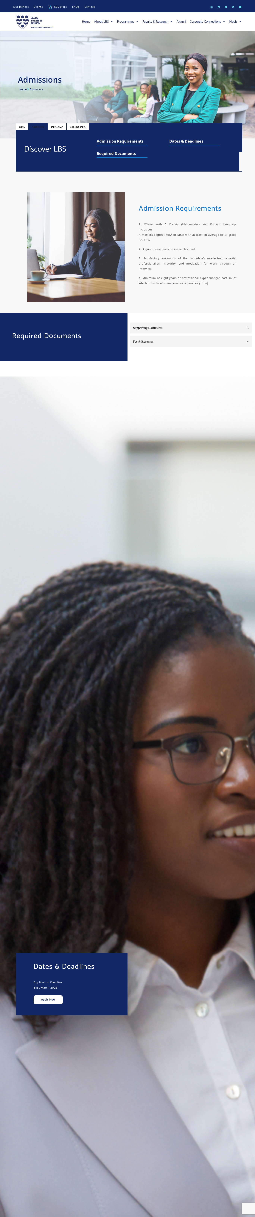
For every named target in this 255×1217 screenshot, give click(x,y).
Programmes (125, 22)
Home (86, 22)
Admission (38, 126)
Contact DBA (78, 126)
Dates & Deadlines (186, 141)
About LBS (101, 22)
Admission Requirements (120, 141)
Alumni (181, 22)
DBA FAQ (57, 126)
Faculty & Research (155, 22)
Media (233, 22)
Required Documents (116, 153)
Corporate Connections (205, 22)
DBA (22, 126)
